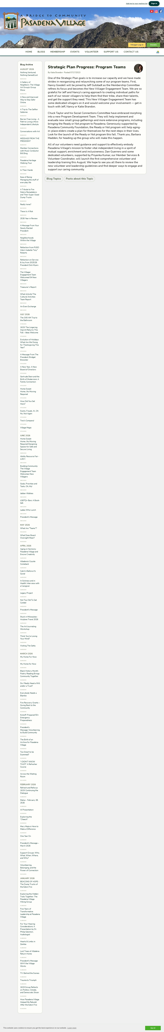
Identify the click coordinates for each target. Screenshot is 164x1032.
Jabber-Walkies (26, 493)
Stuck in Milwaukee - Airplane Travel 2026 (29, 618)
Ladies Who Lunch (28, 510)
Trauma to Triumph (28, 980)
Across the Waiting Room (28, 775)
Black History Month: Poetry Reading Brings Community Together (29, 674)
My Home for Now (28, 664)
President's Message (29, 610)
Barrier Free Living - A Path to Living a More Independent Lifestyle (29, 122)
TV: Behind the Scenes (29, 973)
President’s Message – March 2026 (29, 844)
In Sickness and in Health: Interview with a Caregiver (29, 583)
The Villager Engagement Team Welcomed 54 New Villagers (28, 276)
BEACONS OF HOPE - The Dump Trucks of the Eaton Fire (29, 884)
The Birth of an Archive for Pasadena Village (29, 742)
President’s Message (28, 517)
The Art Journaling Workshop (28, 627)
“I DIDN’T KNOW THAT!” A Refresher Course (28, 764)
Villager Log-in (136, 45)
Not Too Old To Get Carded (28, 601)
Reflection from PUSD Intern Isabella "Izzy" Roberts (29, 250)
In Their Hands (26, 170)
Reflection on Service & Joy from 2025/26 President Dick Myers (29, 262)
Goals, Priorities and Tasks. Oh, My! (28, 485)
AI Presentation (26, 810)
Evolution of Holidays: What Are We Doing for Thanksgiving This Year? (29, 343)
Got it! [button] (153, 1028)
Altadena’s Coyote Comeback (27, 562)
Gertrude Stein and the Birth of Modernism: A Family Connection (29, 379)
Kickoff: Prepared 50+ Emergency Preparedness (29, 718)
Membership (57, 51)
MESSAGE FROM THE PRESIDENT (29, 139)
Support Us (111, 51)
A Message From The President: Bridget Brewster (29, 357)
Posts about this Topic (79, 178)
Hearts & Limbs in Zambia (27, 943)
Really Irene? (25, 204)
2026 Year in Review (28, 218)
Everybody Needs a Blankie (28, 694)
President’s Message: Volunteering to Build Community (30, 730)
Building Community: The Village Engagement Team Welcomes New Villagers (29, 471)
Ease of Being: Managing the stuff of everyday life (29, 180)
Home (29, 51)
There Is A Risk (26, 211)
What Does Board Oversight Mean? (27, 536)
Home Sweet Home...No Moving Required (28, 392)
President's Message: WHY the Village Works (29, 963)
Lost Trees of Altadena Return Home (29, 952)
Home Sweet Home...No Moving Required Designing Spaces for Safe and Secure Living (28, 444)
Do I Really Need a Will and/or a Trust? (30, 684)
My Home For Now (28, 657)
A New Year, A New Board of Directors (28, 368)
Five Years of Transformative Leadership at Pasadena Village (30, 913)
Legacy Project (26, 593)
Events (75, 51)
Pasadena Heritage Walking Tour (28, 161)
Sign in (154, 3)
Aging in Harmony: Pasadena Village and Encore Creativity (29, 552)
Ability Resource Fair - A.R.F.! (29, 457)
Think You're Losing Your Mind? (28, 637)
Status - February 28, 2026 (29, 801)
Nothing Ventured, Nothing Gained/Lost (29, 73)
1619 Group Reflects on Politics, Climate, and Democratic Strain (29, 990)
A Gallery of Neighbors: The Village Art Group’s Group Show (30, 86)
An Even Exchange (28, 306)
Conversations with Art (30, 131)
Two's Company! (27, 420)
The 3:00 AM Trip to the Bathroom (28, 319)
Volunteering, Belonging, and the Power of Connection (29, 868)
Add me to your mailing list (136, 3)
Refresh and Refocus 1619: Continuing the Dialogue (29, 790)
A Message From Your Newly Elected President (29, 228)
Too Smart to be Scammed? (27, 753)
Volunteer (92, 51)
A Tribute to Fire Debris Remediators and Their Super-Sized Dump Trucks (29, 193)
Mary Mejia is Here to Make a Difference (29, 827)
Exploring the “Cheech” (26, 818)
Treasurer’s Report (28, 287)
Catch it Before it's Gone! (28, 572)
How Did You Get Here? (27, 402)
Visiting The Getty (28, 645)
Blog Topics (54, 178)
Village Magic (26, 427)
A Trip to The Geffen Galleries (29, 110)
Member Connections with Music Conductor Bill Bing (29, 151)
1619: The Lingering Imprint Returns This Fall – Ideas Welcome (29, 330)
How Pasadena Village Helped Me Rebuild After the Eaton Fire (29, 1002)
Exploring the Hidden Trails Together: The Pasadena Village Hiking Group (29, 898)
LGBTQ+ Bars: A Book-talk (30, 501)
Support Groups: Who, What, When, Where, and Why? (29, 855)
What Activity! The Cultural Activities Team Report (28, 297)
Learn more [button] (71, 1028)
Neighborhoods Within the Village (28, 239)
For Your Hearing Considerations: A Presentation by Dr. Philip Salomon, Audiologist (28, 929)
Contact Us (131, 51)
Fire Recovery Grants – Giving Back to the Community (30, 705)
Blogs (41, 51)
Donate (153, 45)
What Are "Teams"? (28, 528)
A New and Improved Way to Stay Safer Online (29, 100)
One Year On (25, 836)
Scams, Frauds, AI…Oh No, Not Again (29, 412)
